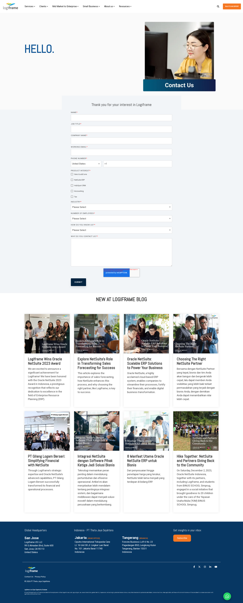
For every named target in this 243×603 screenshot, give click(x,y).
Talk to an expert (232, 6)
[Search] (218, 6)
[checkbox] (121, 185)
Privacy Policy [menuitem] (40, 577)
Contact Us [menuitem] (28, 577)
